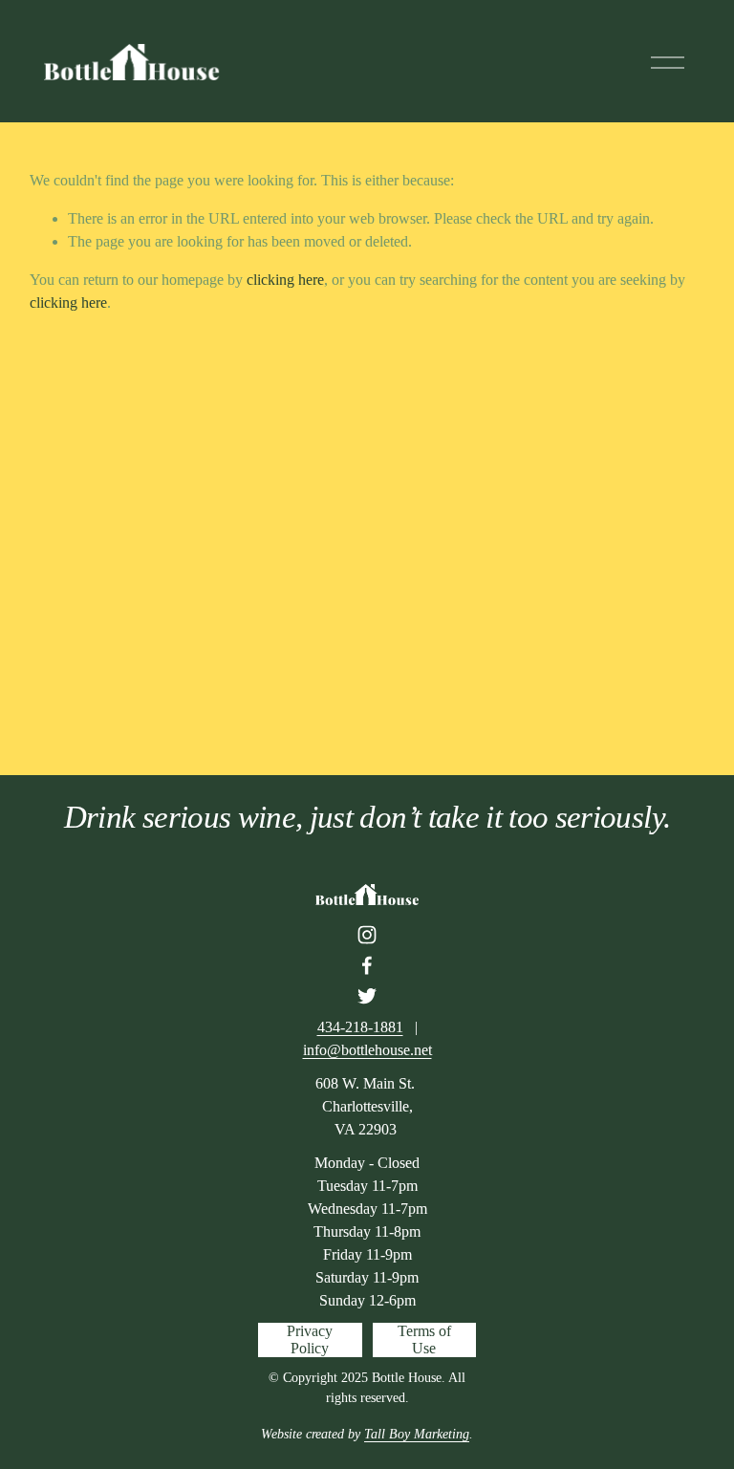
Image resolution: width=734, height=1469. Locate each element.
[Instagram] (367, 934)
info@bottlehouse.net (367, 1050)
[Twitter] (367, 995)
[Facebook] (367, 965)
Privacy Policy (310, 1339)
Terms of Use (424, 1339)
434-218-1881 (360, 1027)
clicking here (285, 279)
